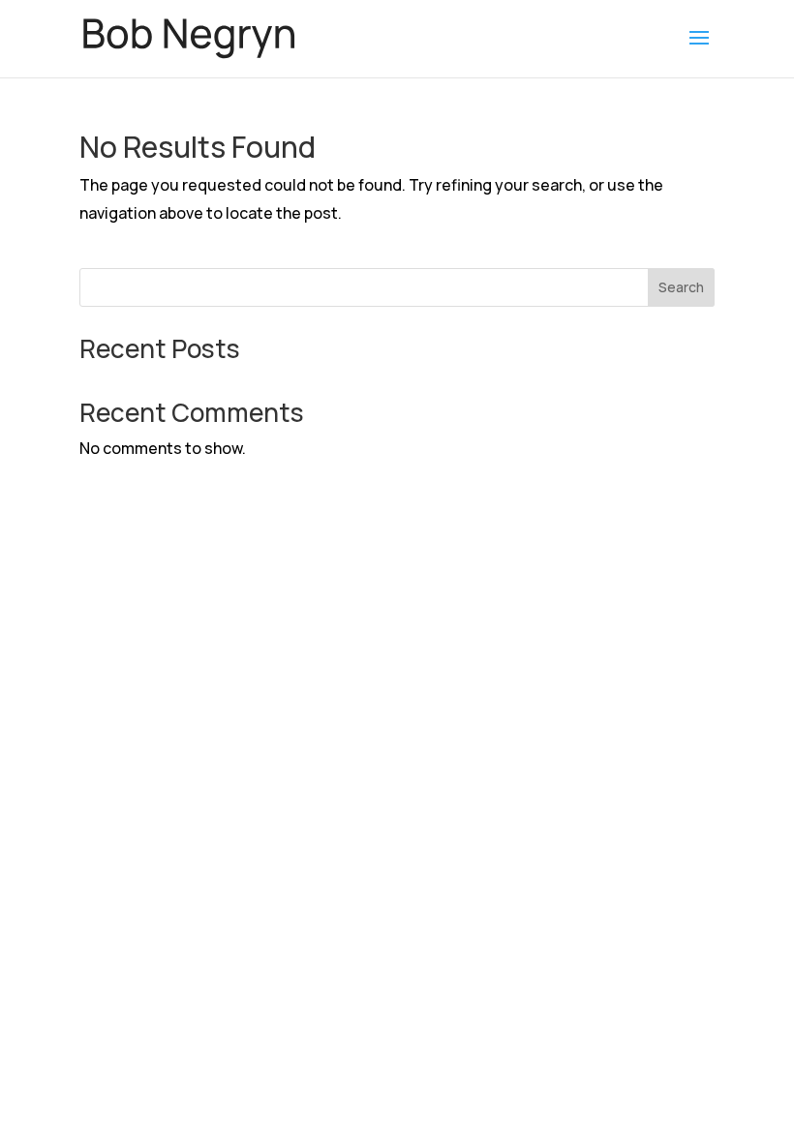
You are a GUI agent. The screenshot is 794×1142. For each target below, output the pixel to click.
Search (681, 287)
